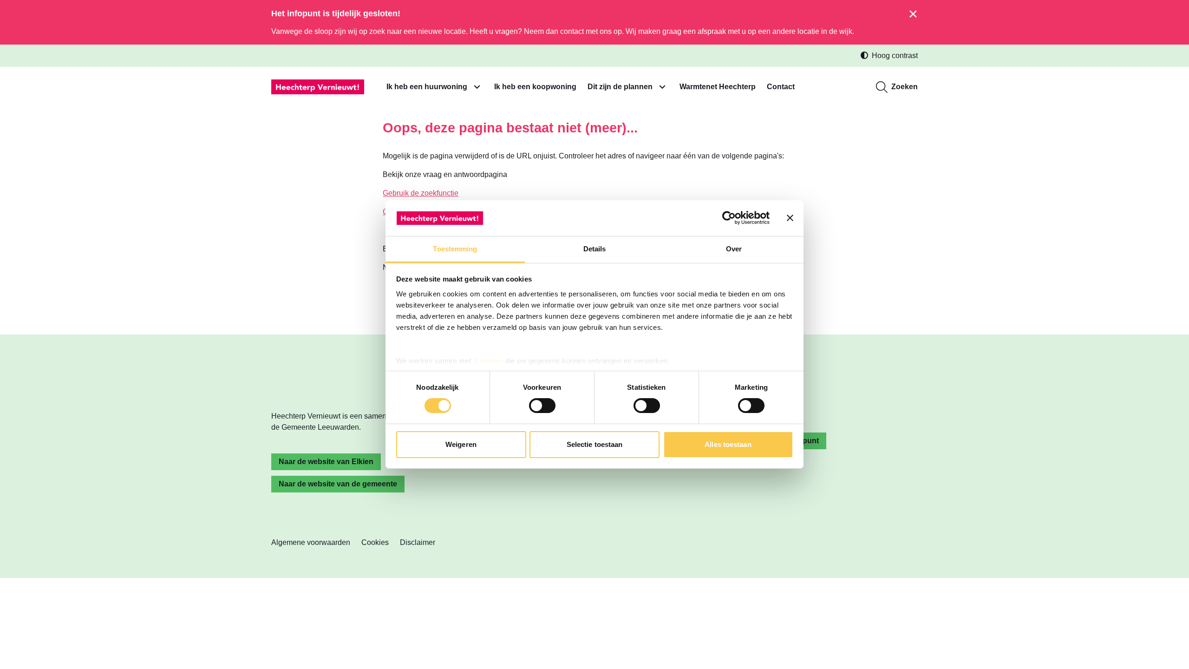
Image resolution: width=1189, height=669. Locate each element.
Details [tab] (594, 249)
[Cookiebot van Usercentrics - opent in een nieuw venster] (729, 218)
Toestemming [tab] (455, 249)
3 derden (488, 361)
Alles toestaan (728, 444)
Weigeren (461, 444)
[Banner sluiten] (790, 218)
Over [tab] (734, 249)
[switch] (542, 405)
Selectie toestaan (595, 444)
